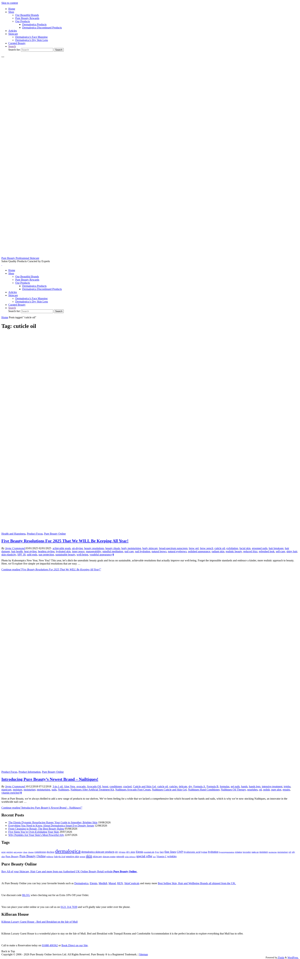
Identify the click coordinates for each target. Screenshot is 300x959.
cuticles (173, 786)
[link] (12, 46)
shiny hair (291, 551)
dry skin (130, 852)
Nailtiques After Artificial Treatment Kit (92, 789)
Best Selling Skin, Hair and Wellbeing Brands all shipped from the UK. (197, 883)
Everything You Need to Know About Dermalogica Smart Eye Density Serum (51, 825)
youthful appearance (101, 554)
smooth (120, 856)
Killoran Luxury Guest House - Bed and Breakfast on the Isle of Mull (39, 921)
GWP (180, 851)
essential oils (149, 852)
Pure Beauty (12, 856)
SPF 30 (21, 554)
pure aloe (276, 789)
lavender (247, 852)
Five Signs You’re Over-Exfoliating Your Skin (33, 831)
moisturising (43, 789)
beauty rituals (112, 548)
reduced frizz (250, 551)
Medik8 (103, 883)
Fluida (280, 957)
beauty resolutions (94, 548)
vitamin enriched (10, 792)
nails (54, 789)
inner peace (78, 551)
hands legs (254, 786)
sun (154, 857)
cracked (127, 786)
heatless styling (46, 551)
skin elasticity (8, 554)
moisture (17, 789)
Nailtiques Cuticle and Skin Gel (169, 789)
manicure (6, 789)
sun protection (46, 554)
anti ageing (18, 852)
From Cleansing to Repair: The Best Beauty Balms (36, 828)
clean (25, 852)
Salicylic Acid (59, 857)
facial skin (245, 548)
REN (120, 883)
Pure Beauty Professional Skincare (20, 258)
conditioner (116, 786)
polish (266, 789)
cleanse (31, 852)
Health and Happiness (13, 533)
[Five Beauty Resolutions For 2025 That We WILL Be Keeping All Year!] (150, 530)
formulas (224, 786)
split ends (32, 554)
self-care (280, 551)
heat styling (30, 551)
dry (190, 786)
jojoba (287, 786)
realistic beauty (234, 551)
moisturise (273, 852)
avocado (81, 786)
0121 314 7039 (69, 906)
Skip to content (9, 2)
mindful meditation (112, 551)
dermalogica (68, 851)
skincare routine (109, 856)
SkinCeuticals (131, 883)
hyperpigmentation (226, 852)
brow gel (194, 548)
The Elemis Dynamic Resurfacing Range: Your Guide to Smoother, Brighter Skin (52, 822)
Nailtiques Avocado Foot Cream (133, 789)
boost (105, 786)
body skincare (150, 548)
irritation (238, 852)
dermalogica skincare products (97, 851)
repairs (286, 789)
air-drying (77, 548)
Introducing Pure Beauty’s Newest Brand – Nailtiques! (49, 779)
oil (260, 789)
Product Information (30, 771)
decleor (51, 851)
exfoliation (232, 548)
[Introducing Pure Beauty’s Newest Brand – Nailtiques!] (150, 768)
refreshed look (266, 551)
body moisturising (131, 548)
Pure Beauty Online (55, 533)
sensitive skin (72, 856)
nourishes (252, 789)
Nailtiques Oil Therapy (233, 789)
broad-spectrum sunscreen (173, 548)
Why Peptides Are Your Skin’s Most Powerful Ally (36, 834)
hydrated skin (63, 551)
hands (244, 786)
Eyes (157, 852)
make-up (255, 852)
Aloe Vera (69, 786)
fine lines (170, 851)
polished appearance (199, 551)
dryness (122, 852)
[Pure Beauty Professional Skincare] (150, 254)
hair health (17, 551)
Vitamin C (161, 856)
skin (89, 856)
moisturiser (29, 789)
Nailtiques (63, 789)
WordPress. (293, 957)
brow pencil (206, 548)
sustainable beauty (65, 554)
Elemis (139, 851)
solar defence (130, 857)
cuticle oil (219, 548)
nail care (129, 551)
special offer (144, 856)
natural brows (159, 551)
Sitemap (143, 954)
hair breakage (276, 548)
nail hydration (142, 551)
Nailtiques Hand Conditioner (203, 789)
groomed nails (259, 548)
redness (49, 856)
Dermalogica (81, 883)
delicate (183, 786)
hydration (213, 851)
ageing (9, 852)
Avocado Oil (94, 786)
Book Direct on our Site (74, 945)
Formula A (199, 786)
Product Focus (35, 533)
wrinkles (172, 856)
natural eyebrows (177, 551)
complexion (40, 852)
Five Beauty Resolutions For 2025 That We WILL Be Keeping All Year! (64, 541)
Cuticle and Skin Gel (144, 786)
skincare (97, 856)
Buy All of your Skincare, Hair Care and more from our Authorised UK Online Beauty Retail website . (69, 871)
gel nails (235, 786)
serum (82, 856)
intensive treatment (272, 786)
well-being (82, 554)
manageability (93, 551)
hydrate (204, 852)
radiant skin (218, 551)
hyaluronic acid (192, 852)
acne (3, 852)
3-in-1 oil (58, 786)
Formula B (212, 786)
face (162, 852)
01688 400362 (50, 945)
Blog (26, 895)
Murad (112, 883)
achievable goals (62, 548)
